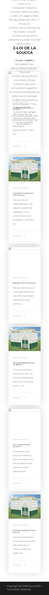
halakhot (30, 60)
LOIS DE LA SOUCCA (20, 188)
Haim (18, 146)
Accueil (18, 60)
